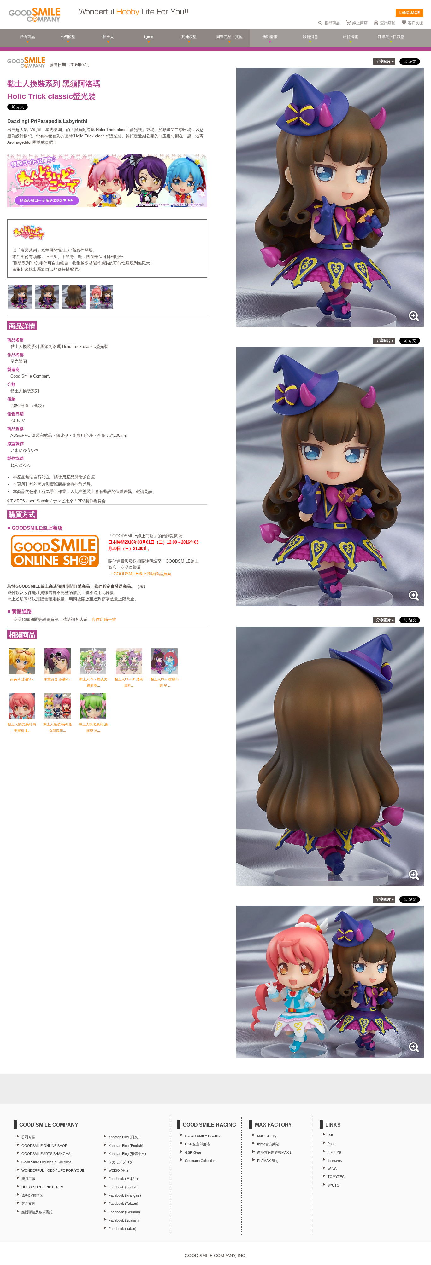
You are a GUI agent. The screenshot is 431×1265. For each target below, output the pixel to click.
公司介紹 (28, 1137)
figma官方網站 (268, 1144)
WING (332, 1168)
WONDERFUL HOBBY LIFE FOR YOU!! (52, 1170)
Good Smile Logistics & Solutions (46, 1162)
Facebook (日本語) (123, 1179)
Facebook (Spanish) (124, 1220)
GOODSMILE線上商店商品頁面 (142, 573)
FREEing (334, 1152)
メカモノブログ (121, 1162)
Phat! (331, 1144)
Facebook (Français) (125, 1195)
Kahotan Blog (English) (126, 1145)
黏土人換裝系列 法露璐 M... (93, 727)
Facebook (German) (124, 1212)
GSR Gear (193, 1152)
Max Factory (267, 1136)
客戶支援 (415, 23)
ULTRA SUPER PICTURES (42, 1187)
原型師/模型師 (32, 1195)
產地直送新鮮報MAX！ (274, 1152)
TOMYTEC (336, 1177)
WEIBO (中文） (121, 1170)
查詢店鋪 (387, 23)
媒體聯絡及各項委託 (37, 1212)
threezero (335, 1160)
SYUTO (333, 1185)
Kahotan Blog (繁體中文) (127, 1154)
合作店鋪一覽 (104, 619)
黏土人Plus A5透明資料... (129, 682)
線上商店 (360, 23)
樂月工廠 (28, 1179)
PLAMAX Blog (267, 1161)
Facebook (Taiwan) (123, 1203)
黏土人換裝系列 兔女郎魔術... (57, 727)
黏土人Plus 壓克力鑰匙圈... (93, 682)
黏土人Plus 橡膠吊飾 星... (165, 682)
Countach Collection (200, 1161)
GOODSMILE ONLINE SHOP (44, 1145)
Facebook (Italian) (122, 1229)
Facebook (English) (124, 1187)
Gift (330, 1135)
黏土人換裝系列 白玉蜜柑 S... (22, 727)
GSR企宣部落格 (197, 1144)
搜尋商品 (332, 23)
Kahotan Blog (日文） (125, 1137)
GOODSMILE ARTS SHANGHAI (46, 1154)
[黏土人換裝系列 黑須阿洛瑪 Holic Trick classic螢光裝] (330, 323)
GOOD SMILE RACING (203, 1136)
